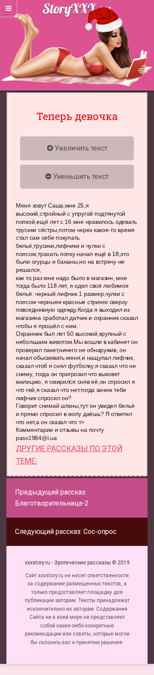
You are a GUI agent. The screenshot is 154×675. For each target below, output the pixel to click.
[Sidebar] (8, 8)
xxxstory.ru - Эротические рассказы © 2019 (77, 563)
